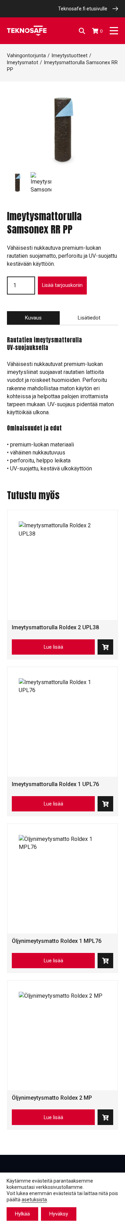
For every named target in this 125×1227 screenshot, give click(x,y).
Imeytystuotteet (70, 55)
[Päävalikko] (114, 31)
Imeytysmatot (22, 62)
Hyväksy (58, 1214)
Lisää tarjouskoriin (62, 285)
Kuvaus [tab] (33, 318)
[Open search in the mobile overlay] (82, 31)
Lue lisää (53, 647)
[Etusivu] (27, 31)
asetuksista (34, 1199)
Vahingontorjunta (26, 55)
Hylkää (22, 1214)
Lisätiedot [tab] (88, 318)
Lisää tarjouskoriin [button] (105, 647)
